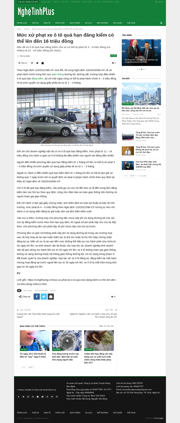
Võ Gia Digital (158, 418)
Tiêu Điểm (56, 349)
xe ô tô (53, 290)
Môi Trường (108, 2)
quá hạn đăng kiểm (41, 290)
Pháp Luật (76, 2)
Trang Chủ (46, 2)
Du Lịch (97, 2)
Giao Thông (87, 2)
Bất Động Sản (128, 104)
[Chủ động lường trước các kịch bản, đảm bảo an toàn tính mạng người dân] (67, 340)
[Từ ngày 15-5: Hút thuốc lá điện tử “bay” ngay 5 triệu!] (35, 340)
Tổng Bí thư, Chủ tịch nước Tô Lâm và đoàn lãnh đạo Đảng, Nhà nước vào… (148, 135)
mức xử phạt (27, 290)
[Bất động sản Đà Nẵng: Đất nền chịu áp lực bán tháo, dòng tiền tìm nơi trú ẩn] (141, 94)
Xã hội (113, 55)
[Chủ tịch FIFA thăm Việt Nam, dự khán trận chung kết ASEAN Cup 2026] (141, 52)
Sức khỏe (117, 23)
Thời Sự (56, 2)
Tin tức (23, 349)
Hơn (117, 2)
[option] (141, 54)
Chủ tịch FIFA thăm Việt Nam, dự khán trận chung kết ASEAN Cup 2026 (141, 61)
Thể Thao (131, 23)
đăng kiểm (37, 78)
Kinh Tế (64, 2)
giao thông (58, 74)
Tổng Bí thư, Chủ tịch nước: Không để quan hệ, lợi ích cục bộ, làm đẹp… (148, 149)
